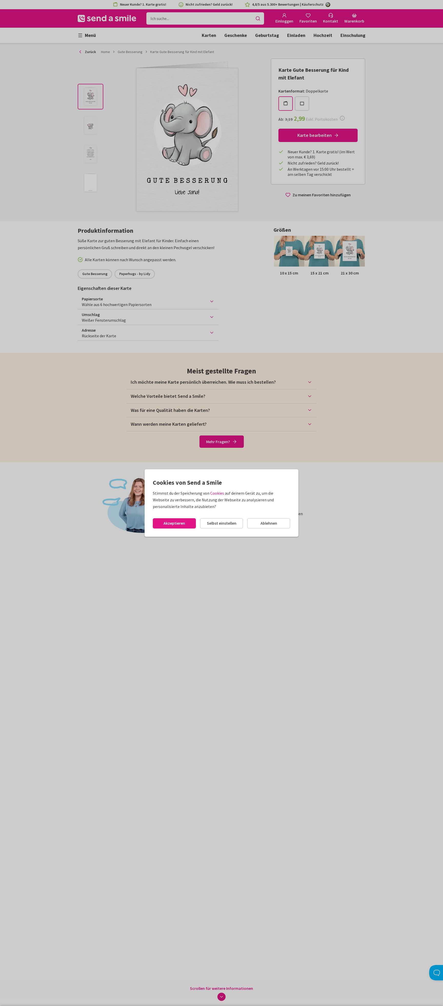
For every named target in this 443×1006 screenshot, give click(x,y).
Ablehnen (268, 523)
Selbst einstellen (221, 523)
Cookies (217, 493)
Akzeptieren (174, 523)
